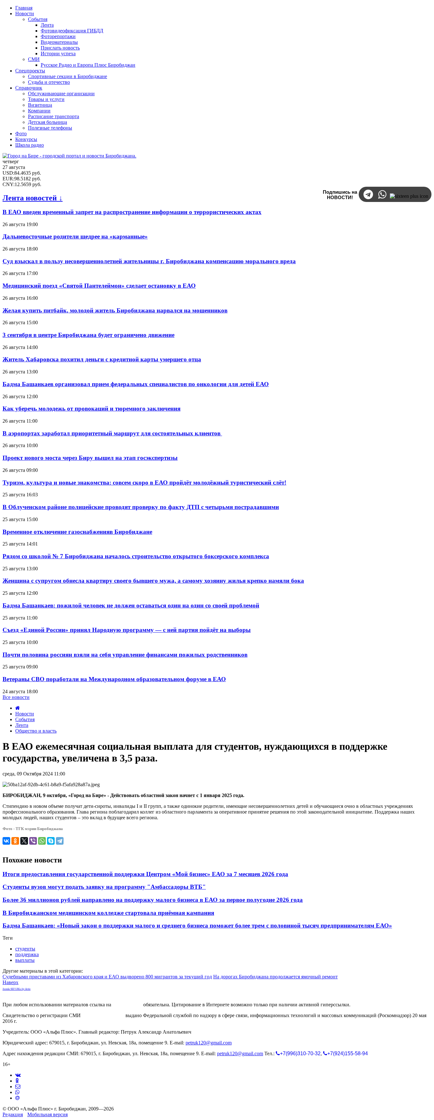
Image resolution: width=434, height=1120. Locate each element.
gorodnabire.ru (127, 1004)
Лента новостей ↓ (33, 198)
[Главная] (17, 708)
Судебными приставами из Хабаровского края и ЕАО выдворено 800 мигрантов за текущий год (107, 976)
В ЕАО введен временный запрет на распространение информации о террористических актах (132, 212)
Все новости (16, 697)
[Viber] (33, 841)
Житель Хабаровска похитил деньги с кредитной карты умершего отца (102, 359)
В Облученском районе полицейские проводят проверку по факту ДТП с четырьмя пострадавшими (141, 507)
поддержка (27, 954)
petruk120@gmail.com (209, 1042)
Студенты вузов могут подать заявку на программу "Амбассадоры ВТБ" (104, 886)
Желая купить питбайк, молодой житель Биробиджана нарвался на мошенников (115, 310)
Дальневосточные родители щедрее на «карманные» (75, 236)
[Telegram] (60, 841)
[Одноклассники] (15, 841)
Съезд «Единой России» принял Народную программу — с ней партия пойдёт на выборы (127, 630)
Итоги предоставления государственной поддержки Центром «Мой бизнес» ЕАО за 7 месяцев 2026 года (145, 874)
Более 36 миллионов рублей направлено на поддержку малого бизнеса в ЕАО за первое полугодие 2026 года (153, 899)
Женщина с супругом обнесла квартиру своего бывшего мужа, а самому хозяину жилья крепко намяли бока (153, 580)
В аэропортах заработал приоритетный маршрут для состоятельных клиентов (112, 433)
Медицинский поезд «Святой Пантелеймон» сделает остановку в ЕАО (99, 285)
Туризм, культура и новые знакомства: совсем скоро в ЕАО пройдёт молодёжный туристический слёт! (144, 482)
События (25, 719)
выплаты (25, 960)
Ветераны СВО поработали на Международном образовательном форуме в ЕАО (114, 679)
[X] (24, 841)
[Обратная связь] (17, 1086)
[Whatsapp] (17, 1092)
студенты (25, 948)
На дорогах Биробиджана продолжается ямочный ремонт (275, 976)
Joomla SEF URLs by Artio (17, 989)
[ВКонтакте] (6, 841)
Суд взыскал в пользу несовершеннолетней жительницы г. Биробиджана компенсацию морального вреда (149, 261)
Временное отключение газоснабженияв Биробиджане (77, 531)
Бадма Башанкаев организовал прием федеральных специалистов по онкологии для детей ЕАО (136, 384)
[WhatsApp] (42, 841)
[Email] (17, 1098)
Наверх (10, 982)
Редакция (13, 1114)
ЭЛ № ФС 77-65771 (103, 1015)
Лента (21, 725)
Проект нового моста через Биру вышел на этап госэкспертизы (90, 457)
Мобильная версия (47, 1114)
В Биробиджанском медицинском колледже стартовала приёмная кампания (108, 912)
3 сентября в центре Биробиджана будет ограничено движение (88, 335)
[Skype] (51, 841)
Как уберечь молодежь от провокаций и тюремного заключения (91, 408)
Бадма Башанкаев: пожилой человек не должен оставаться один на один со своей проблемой (131, 605)
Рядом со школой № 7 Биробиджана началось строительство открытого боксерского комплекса (136, 556)
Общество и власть (36, 731)
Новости (24, 713)
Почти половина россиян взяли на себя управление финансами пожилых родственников (125, 654)
